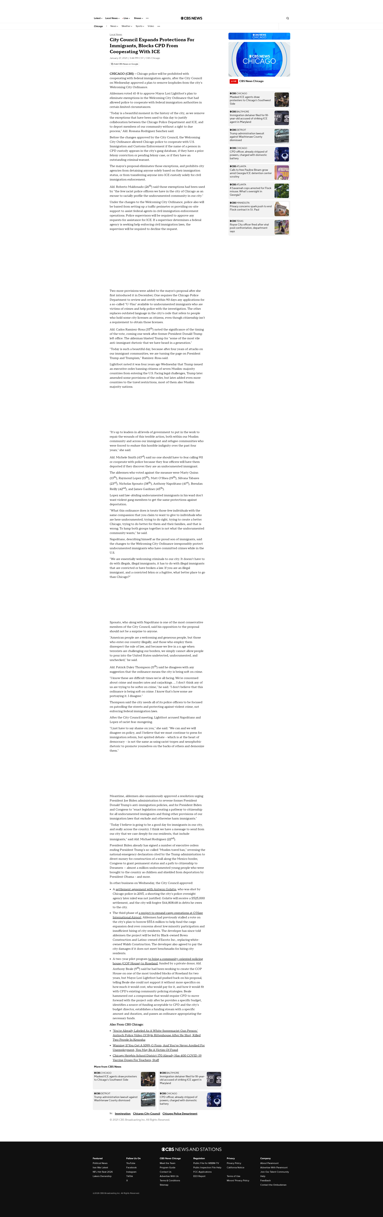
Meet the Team (167, 1163)
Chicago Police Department (179, 1113)
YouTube (130, 1163)
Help (262, 1176)
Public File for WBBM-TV (206, 1163)
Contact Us (165, 1172)
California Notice (235, 1167)
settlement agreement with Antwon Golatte (146, 889)
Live (126, 18)
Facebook (131, 1167)
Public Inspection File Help (207, 1167)
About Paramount (269, 1163)
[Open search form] (287, 18)
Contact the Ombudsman (273, 1185)
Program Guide (167, 1167)
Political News (100, 1163)
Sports (139, 26)
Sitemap (164, 1185)
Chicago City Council (146, 1113)
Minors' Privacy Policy (238, 1180)
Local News (111, 18)
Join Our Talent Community (274, 1172)
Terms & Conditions (170, 1180)
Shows (138, 18)
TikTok (129, 1176)
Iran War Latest (100, 1167)
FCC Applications (202, 1172)
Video (151, 26)
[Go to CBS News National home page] (191, 18)
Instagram (131, 1172)
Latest (97, 18)
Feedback (265, 1180)
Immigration (123, 1113)
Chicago (98, 26)
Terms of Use (233, 1176)
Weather (126, 26)
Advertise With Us (169, 1176)
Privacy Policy (234, 1163)
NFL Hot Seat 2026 (103, 1172)
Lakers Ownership (102, 1176)
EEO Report (199, 1176)
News (113, 26)
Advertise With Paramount (274, 1167)
